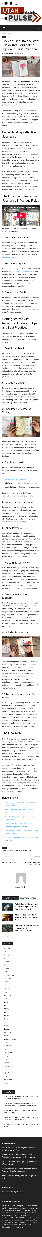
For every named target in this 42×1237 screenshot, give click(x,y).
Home (4, 34)
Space (6, 1056)
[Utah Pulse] (21, 12)
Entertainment (9, 985)
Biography (7, 955)
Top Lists (7, 1073)
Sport (6, 1059)
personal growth (8, 850)
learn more (26, 111)
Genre (6, 1002)
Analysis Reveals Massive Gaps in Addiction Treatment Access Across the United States (20, 1104)
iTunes (6, 1019)
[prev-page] (3, 936)
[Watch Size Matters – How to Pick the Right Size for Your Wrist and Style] (7, 907)
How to (6, 1015)
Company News (9, 975)
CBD (5, 972)
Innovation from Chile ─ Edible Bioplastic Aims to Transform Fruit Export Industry (21, 1118)
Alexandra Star (9, 53)
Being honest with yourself (15, 479)
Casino (6, 968)
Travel (6, 1076)
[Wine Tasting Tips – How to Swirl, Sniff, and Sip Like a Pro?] (7, 917)
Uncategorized (9, 1079)
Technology (8, 1066)
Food (5, 992)
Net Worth (7, 1032)
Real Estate (8, 1046)
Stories (6, 1063)
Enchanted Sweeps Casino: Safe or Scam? (10, 861)
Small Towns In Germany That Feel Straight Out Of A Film (21, 1125)
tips (31, 850)
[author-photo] (21, 884)
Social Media (8, 1052)
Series (6, 1049)
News (6, 1036)
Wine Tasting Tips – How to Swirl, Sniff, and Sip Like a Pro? (27, 917)
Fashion (6, 988)
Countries (7, 978)
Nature (6, 1029)
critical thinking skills (24, 271)
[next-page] (7, 936)
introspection (23, 848)
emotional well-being (10, 257)
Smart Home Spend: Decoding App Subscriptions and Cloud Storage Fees (21, 1098)
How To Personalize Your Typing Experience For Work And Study (21, 1111)
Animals (7, 948)
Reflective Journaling (21, 850)
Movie (6, 1026)
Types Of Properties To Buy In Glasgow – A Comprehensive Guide (27, 928)
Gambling (7, 995)
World (6, 1083)
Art (5, 951)
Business (7, 962)
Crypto (6, 982)
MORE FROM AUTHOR (28, 898)
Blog (5, 958)
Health (6, 1005)
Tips (9, 34)
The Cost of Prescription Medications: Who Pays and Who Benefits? (30, 862)
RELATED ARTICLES (11, 898)
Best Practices (13, 848)
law (5, 1022)
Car (5, 965)
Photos (6, 1042)
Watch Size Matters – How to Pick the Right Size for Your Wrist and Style (26, 906)
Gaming (6, 999)
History (6, 1009)
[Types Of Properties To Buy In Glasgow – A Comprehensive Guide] (7, 928)
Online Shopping (10, 1039)
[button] (3, 28)
